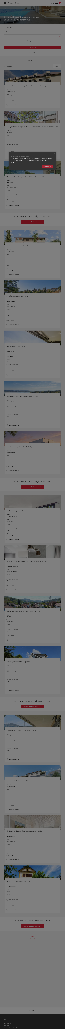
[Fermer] (54, 154)
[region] (32, 161)
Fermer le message (47, 166)
